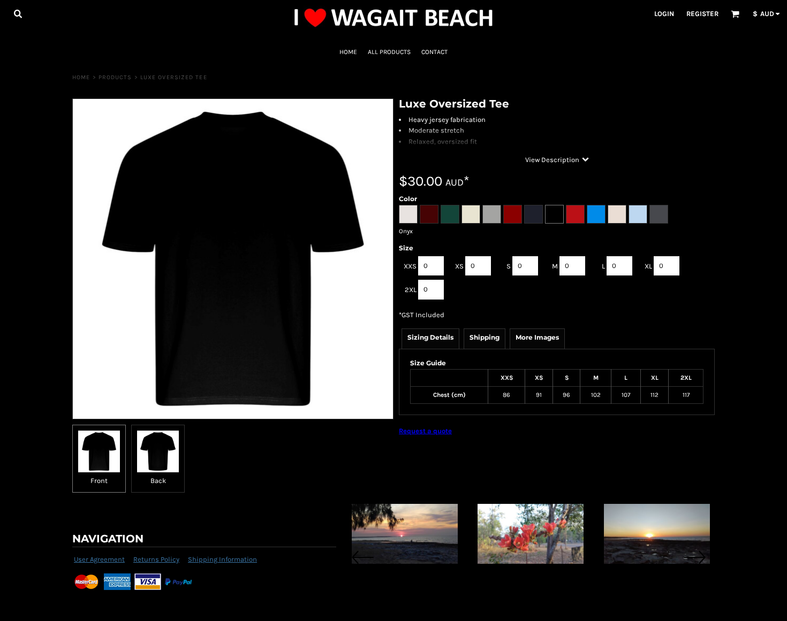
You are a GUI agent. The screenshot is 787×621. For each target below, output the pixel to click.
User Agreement (99, 559)
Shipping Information (222, 559)
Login (664, 14)
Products (115, 77)
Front (99, 481)
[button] (17, 13)
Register (702, 14)
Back (158, 481)
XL (648, 266)
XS (459, 266)
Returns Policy (156, 559)
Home (81, 77)
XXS (410, 266)
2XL (411, 290)
